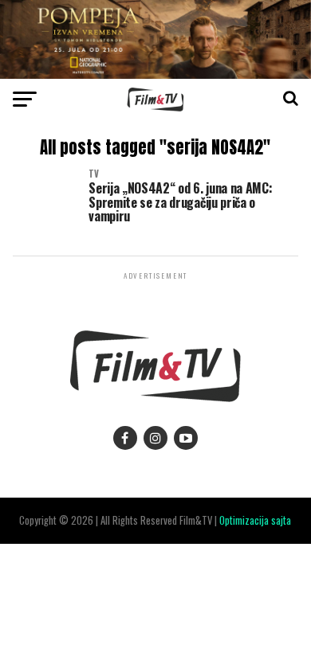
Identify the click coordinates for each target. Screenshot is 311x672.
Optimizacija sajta (255, 520)
